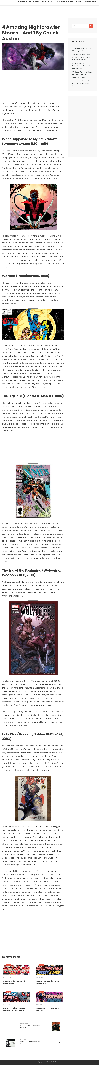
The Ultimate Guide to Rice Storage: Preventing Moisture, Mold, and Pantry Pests (82, 57)
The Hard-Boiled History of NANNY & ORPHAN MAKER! (14, 1009)
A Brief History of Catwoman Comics (30, 1025)
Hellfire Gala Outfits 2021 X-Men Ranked (48, 982)
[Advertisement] (33, 87)
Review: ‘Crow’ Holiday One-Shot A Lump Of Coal (33, 1042)
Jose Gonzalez (11, 21)
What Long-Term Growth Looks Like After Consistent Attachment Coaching (82, 74)
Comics (36, 21)
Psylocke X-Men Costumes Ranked (48, 1009)
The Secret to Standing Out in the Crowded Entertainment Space (81, 83)
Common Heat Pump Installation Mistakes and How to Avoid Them (82, 66)
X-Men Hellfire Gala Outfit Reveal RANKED (14, 982)
